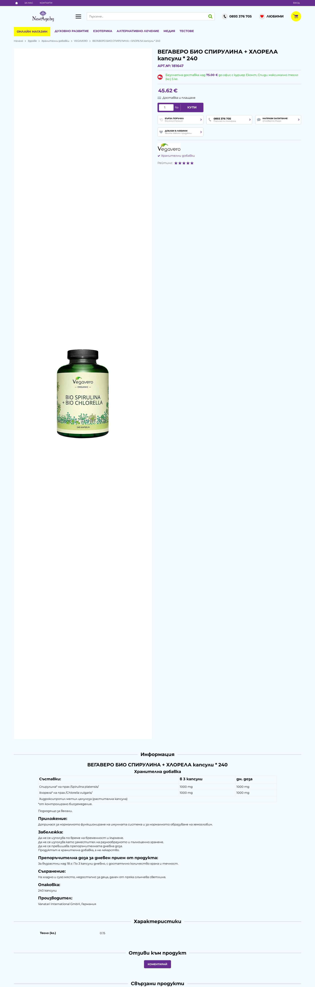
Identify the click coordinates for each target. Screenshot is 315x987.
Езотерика (102, 31)
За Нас (28, 2)
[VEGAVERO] (169, 147)
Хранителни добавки (55, 40)
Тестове (187, 31)
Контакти (46, 2)
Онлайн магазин (32, 31)
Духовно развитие (72, 31)
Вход (296, 2)
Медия (169, 31)
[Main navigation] (78, 16)
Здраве (32, 40)
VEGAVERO (81, 40)
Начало (18, 40)
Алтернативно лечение (138, 31)
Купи (192, 107)
